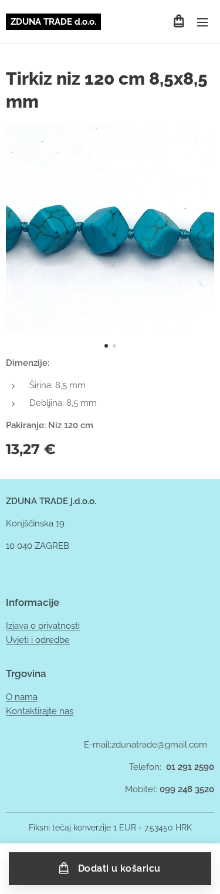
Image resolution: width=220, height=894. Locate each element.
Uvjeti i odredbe (38, 640)
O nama (22, 697)
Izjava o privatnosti (43, 626)
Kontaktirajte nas (39, 711)
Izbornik (202, 22)
